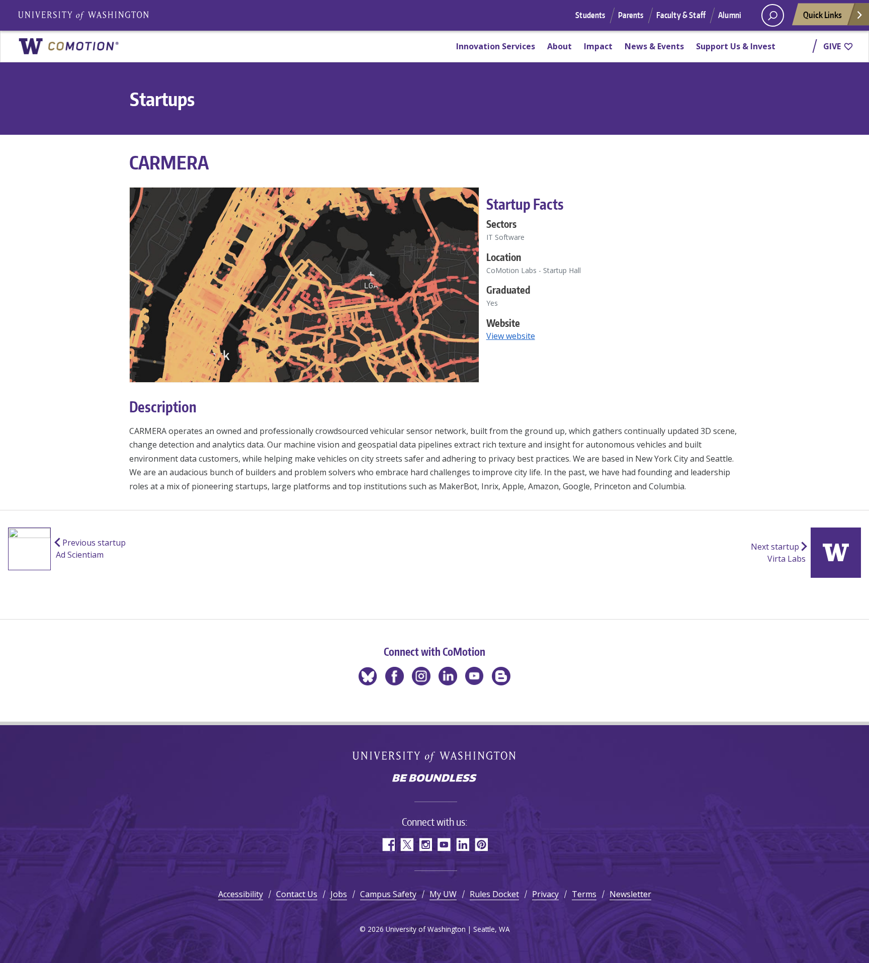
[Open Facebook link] (394, 676)
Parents (631, 15)
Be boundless (434, 779)
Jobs (338, 894)
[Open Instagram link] (421, 676)
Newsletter (630, 894)
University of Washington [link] (83, 15)
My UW (443, 894)
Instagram (425, 844)
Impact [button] (598, 46)
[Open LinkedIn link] (448, 676)
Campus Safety (388, 894)
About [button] (559, 46)
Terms (584, 894)
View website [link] (510, 335)
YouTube (444, 844)
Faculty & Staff (681, 15)
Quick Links (822, 14)
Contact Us (296, 894)
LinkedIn (462, 844)
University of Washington (435, 756)
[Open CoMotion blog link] (501, 676)
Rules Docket (494, 894)
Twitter (406, 844)
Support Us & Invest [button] (735, 46)
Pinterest (481, 844)
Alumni (729, 15)
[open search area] (772, 15)
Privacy (545, 894)
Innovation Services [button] (495, 46)
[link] (68, 46)
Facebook (388, 844)
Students (590, 15)
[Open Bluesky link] (368, 676)
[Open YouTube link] (474, 676)
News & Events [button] (654, 46)
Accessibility (240, 894)
